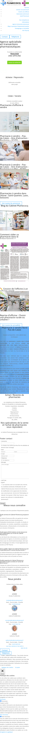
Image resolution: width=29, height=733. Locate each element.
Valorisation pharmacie (22, 14)
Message (3, 462)
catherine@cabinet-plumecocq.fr (14, 640)
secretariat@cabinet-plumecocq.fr (14, 620)
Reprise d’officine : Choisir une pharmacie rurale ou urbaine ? (13, 317)
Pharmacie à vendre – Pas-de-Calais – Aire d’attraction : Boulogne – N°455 (14, 138)
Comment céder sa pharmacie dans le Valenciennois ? (9, 236)
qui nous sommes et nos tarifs (14, 646)
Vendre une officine (23, 12)
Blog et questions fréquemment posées (18, 26)
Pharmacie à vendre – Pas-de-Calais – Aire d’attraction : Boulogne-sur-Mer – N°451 (14, 166)
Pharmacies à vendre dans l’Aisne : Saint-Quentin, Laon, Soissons (14, 195)
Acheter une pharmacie (22, 9)
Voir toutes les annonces (11, 203)
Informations (25, 22)
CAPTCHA (3, 480)
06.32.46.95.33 (16, 644)
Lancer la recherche (14, 62)
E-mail (3, 454)
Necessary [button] (3, 699)
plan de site (24, 648)
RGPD (3, 482)
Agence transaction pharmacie (20, 24)
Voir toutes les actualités (11, 325)
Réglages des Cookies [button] (7, 667)
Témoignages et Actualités (22, 28)
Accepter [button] (17, 667)
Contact (5, 650)
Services (27, 7)
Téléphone (4, 458)
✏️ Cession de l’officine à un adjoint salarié (14, 289)
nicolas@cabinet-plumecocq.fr (14, 600)
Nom (2, 449)
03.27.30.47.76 (16, 624)
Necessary (4, 701)
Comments (4, 441)
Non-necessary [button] (4, 714)
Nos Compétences (24, 20)
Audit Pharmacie (24, 16)
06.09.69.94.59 (16, 604)
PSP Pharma (25, 30)
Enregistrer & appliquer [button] (6, 732)
